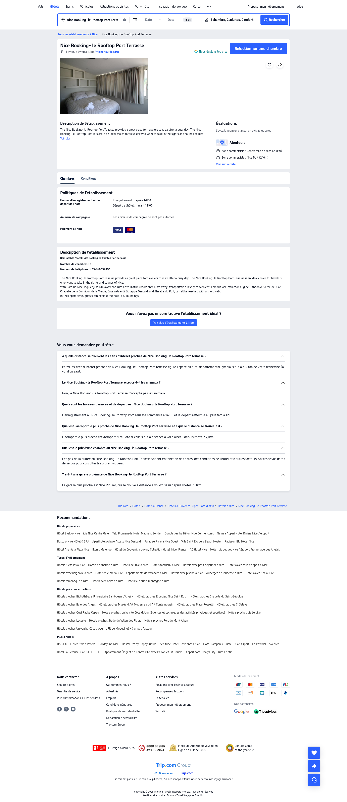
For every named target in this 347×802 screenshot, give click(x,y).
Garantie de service (69, 691)
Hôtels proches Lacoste (71, 620)
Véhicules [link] (86, 6)
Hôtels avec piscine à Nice (187, 573)
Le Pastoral (259, 644)
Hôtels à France (154, 506)
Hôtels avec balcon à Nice (107, 581)
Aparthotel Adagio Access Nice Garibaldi (116, 541)
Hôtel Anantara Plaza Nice (73, 549)
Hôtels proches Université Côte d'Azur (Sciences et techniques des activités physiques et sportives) (163, 612)
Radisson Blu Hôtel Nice (239, 541)
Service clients (66, 684)
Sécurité (160, 711)
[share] (314, 766)
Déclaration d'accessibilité (121, 718)
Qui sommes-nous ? (118, 684)
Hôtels (54, 6)
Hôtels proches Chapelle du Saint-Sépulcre (217, 596)
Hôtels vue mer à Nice (109, 573)
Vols (40, 6)
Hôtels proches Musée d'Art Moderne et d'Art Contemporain (136, 604)
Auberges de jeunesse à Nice (224, 573)
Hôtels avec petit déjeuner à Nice (203, 565)
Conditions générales (119, 704)
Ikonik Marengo (102, 549)
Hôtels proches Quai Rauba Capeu (78, 612)
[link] (265, 6)
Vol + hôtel (142, 6)
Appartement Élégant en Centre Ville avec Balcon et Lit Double (143, 652)
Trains (70, 6)
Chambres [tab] (67, 178)
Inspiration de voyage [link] (172, 6)
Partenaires (162, 698)
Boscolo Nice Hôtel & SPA (73, 541)
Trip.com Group (115, 724)
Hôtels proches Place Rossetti (195, 604)
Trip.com (123, 506)
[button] (209, 7)
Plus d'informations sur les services (78, 698)
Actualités (112, 691)
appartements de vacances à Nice (147, 573)
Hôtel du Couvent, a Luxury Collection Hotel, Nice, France (151, 549)
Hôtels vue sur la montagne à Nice (148, 581)
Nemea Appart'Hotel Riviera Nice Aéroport (243, 533)
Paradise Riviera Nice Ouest (161, 541)
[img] (104, 86)
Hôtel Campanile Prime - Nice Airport (226, 644)
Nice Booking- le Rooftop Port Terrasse (102, 45)
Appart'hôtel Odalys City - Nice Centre (209, 652)
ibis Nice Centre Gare (96, 533)
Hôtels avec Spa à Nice (260, 573)
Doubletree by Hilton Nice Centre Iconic (189, 533)
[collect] (314, 753)
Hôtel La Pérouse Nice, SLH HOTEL (79, 652)
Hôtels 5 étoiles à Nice (71, 565)
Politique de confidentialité (123, 711)
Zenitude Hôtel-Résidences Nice (180, 644)
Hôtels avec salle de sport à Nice (248, 565)
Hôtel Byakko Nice (68, 533)
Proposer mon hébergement (173, 704)
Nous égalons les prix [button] (213, 51)
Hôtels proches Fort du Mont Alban (166, 620)
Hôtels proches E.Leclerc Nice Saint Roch (162, 596)
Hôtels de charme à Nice (103, 565)
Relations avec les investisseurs (174, 684)
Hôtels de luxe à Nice (135, 565)
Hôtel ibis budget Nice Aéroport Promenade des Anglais (245, 549)
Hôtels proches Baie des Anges (76, 604)
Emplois (111, 698)
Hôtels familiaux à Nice (165, 565)
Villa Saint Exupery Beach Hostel (201, 541)
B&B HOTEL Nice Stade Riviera (76, 644)
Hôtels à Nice (226, 506)
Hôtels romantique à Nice (73, 581)
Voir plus (65, 138)
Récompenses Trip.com (169, 691)
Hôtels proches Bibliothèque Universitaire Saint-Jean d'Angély (95, 596)
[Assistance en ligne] (314, 780)
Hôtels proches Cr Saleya (232, 604)
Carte (197, 6)
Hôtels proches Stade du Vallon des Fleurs (115, 620)
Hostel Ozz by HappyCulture (139, 644)
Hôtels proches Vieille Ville (244, 612)
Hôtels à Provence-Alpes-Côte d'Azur (191, 506)
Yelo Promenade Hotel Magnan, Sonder (136, 533)
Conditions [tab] (88, 178)
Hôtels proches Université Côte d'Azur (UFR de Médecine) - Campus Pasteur (104, 628)
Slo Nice (274, 644)
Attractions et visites (114, 6)
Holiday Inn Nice (108, 644)
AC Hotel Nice (198, 549)
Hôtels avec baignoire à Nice (74, 573)
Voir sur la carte (226, 164)
